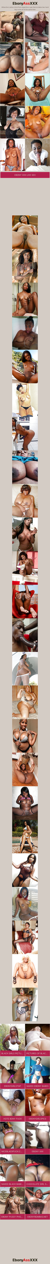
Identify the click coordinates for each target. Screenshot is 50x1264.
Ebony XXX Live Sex (25, 175)
